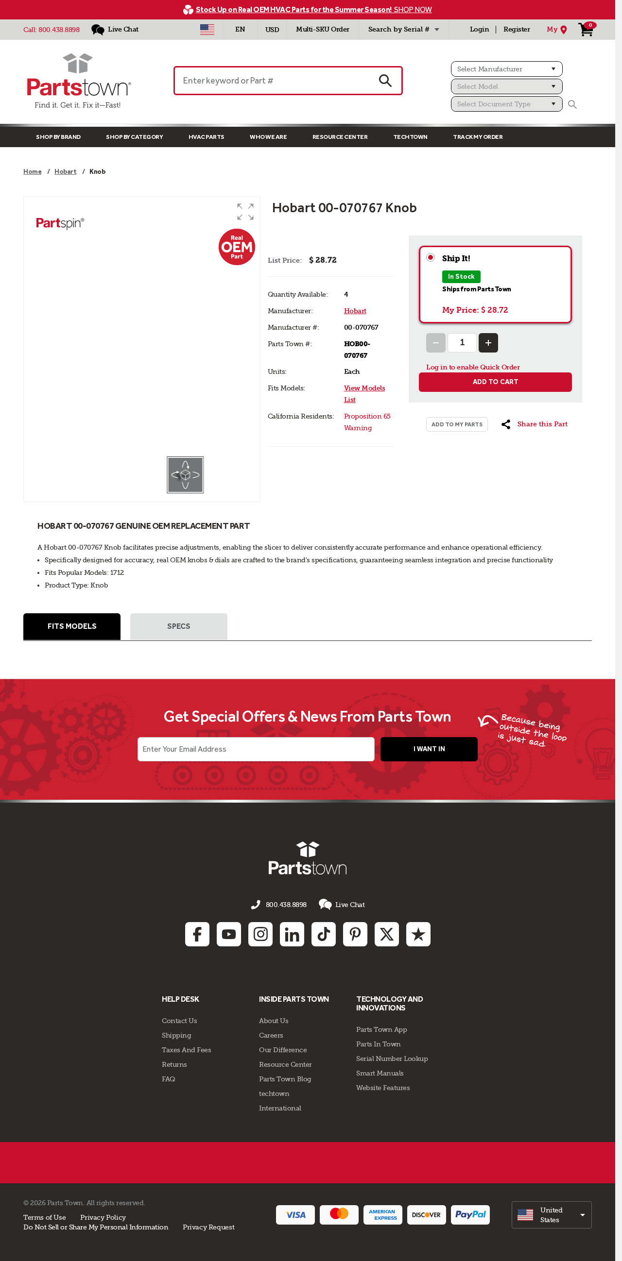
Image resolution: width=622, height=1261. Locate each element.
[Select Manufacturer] (507, 69)
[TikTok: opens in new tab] (323, 934)
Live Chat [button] (350, 904)
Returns (174, 1064)
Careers (271, 1035)
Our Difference (283, 1050)
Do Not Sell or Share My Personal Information (95, 1227)
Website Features (383, 1088)
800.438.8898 (58, 30)
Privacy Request (208, 1227)
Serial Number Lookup (392, 1058)
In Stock (461, 276)
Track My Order (477, 136)
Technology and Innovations (389, 1003)
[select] (552, 1214)
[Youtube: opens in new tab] (229, 934)
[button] (245, 211)
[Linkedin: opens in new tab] (292, 934)
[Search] (572, 104)
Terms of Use (44, 1217)
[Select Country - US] (207, 29)
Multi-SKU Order (322, 29)
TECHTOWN (410, 136)
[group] (142, 326)
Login (479, 29)
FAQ (168, 1079)
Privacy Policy (103, 1217)
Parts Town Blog (285, 1079)
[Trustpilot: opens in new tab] (418, 934)
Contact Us (179, 1021)
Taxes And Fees (186, 1050)
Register (516, 29)
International (280, 1108)
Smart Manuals (380, 1073)
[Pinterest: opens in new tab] (355, 934)
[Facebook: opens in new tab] (197, 934)
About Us (273, 1021)
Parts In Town (378, 1044)
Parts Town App (381, 1029)
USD (272, 30)
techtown (274, 1093)
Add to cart (495, 382)
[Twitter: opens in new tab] (387, 934)
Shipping (176, 1035)
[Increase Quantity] (488, 343)
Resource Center (340, 136)
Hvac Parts (207, 136)
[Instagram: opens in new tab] (260, 934)
